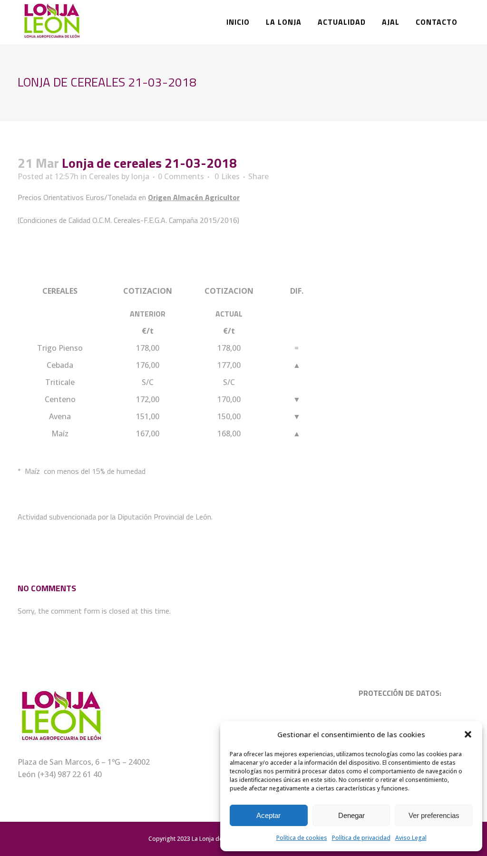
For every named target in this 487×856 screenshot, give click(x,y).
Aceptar (268, 815)
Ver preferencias (434, 815)
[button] (468, 734)
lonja (140, 176)
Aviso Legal (411, 838)
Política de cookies (301, 838)
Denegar (351, 815)
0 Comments (181, 176)
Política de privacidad (361, 838)
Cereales (104, 176)
